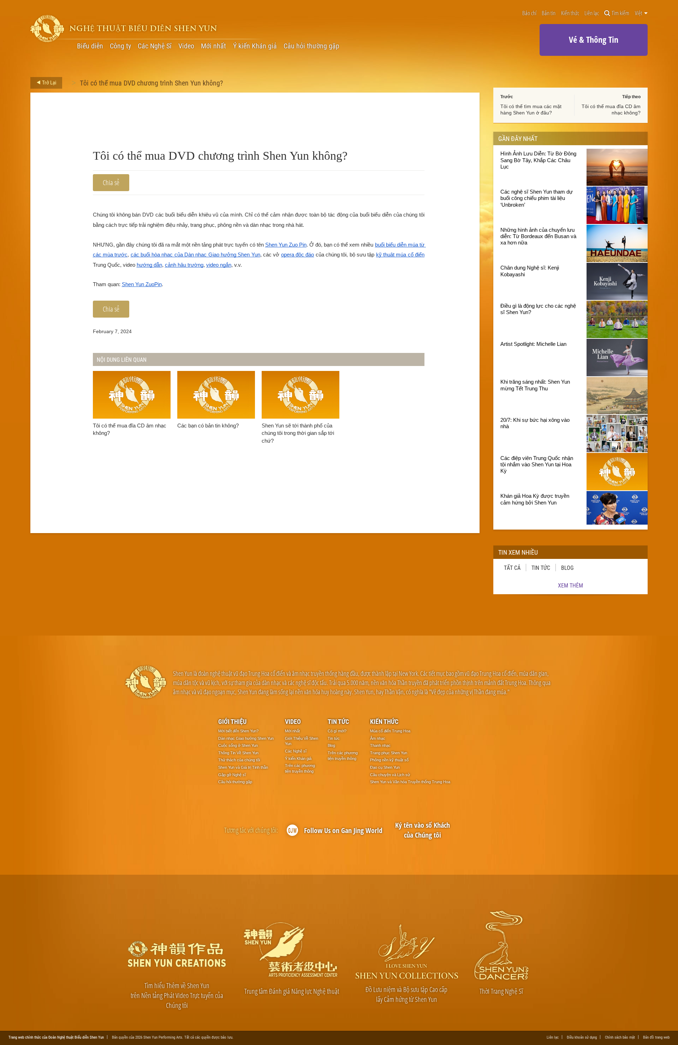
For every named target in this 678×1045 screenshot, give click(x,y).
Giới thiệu (232, 721)
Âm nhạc (377, 738)
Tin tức (540, 567)
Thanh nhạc (380, 745)
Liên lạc (591, 13)
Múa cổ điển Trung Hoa (390, 731)
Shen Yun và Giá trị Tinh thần (243, 767)
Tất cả (512, 567)
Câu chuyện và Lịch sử (390, 775)
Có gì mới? (337, 731)
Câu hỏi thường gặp (311, 45)
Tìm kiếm (620, 13)
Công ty (120, 45)
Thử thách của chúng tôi (239, 760)
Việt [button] (639, 13)
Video (186, 45)
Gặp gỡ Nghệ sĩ (232, 775)
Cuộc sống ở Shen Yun (238, 745)
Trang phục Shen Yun (388, 753)
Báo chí (529, 13)
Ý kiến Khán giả (255, 45)
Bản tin (548, 13)
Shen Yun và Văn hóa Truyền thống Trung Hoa (410, 782)
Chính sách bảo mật (620, 1037)
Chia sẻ (111, 182)
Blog (567, 567)
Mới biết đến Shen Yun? (238, 731)
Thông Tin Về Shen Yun (238, 753)
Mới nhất (213, 45)
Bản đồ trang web (656, 1037)
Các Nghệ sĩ (296, 751)
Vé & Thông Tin (593, 39)
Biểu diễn (90, 45)
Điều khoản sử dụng (582, 1037)
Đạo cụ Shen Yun (385, 767)
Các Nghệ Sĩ (155, 45)
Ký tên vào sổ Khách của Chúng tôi (422, 830)
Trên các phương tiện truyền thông (300, 768)
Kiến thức (570, 13)
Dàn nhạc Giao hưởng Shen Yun (246, 738)
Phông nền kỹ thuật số (389, 760)
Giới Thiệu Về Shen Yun (301, 741)
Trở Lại (48, 82)
